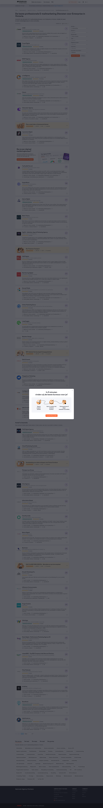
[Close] (72, 390)
